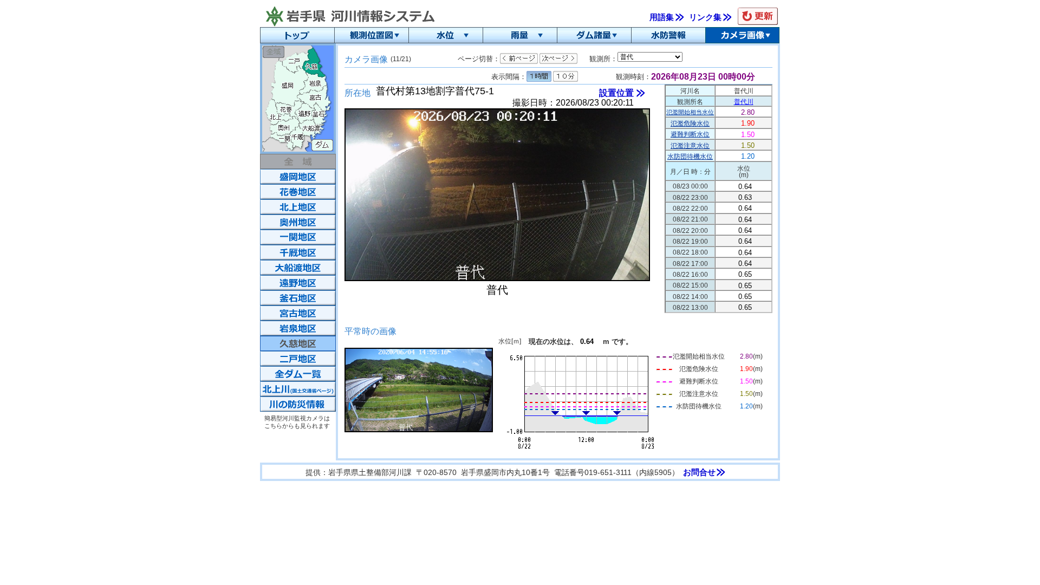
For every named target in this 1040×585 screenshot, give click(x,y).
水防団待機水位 (690, 156)
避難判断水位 (690, 134)
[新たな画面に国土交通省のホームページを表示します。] (298, 388)
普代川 (743, 102)
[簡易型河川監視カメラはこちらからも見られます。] (298, 404)
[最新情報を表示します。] (758, 16)
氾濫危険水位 (690, 123)
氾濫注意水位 (690, 146)
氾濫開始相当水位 (690, 112)
